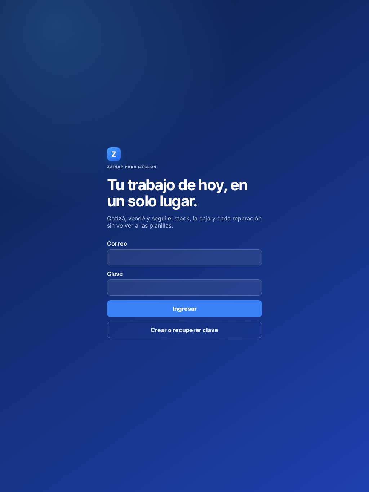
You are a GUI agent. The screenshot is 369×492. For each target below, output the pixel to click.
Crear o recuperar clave (184, 330)
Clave (115, 273)
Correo (117, 243)
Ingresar (185, 308)
